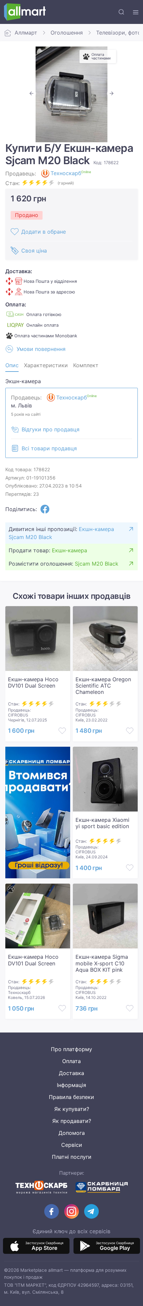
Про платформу (71, 1049)
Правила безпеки (71, 1097)
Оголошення (67, 32)
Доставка (71, 1073)
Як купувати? (71, 1109)
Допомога (72, 1133)
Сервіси (71, 1145)
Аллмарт (26, 32)
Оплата (71, 1061)
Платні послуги (71, 1156)
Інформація (71, 1085)
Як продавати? (71, 1121)
